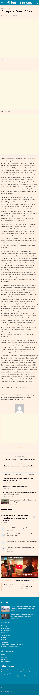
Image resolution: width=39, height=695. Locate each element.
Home (2, 8)
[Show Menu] (2, 2)
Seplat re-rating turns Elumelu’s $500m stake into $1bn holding (22, 615)
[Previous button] (33, 580)
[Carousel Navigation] (35, 580)
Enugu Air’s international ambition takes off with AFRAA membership (23, 607)
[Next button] (36, 580)
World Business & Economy (9, 646)
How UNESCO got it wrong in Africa (15, 486)
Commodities (5, 635)
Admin (5, 15)
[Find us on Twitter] (4, 688)
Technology (5, 642)
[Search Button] (37, 2)
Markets (3, 639)
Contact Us (4, 659)
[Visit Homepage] (19, 2)
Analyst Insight (5, 628)
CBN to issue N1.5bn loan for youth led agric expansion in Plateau (14, 518)
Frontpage (4, 626)
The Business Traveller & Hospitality (12, 644)
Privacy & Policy (6, 661)
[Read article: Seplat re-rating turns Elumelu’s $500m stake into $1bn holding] (5, 616)
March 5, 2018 (13, 15)
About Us (4, 657)
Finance (3, 637)
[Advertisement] (19, 38)
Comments (8, 8)
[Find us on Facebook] (1, 688)
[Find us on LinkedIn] (6, 688)
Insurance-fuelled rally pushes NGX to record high (22, 542)
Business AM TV (6, 630)
